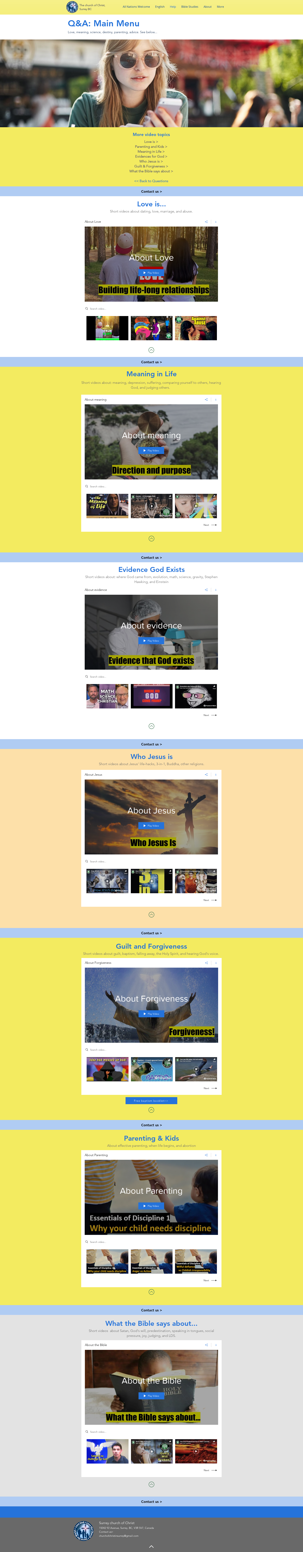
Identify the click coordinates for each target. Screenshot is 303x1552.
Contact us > (151, 191)
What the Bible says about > (151, 171)
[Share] (206, 222)
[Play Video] (107, 328)
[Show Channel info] (214, 222)
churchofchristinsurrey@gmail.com (119, 1535)
